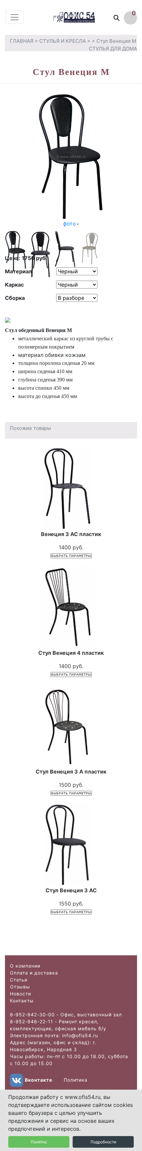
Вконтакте (38, 1080)
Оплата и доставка (34, 973)
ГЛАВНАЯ (21, 41)
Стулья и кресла (62, 41)
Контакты (22, 1000)
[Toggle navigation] (14, 17)
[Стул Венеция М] (71, 156)
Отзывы (20, 986)
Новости (20, 993)
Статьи (18, 979)
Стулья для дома (113, 48)
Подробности (103, 1141)
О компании (25, 966)
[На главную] (80, 17)
